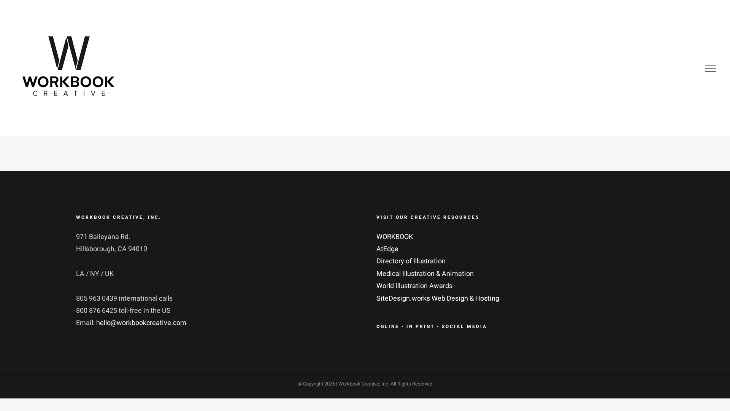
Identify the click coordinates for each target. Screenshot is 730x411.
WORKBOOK (394, 237)
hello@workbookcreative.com (141, 323)
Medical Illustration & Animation (425, 274)
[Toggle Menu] (710, 68)
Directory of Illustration (411, 261)
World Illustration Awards (414, 286)
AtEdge (387, 249)
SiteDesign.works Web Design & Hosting (437, 298)
